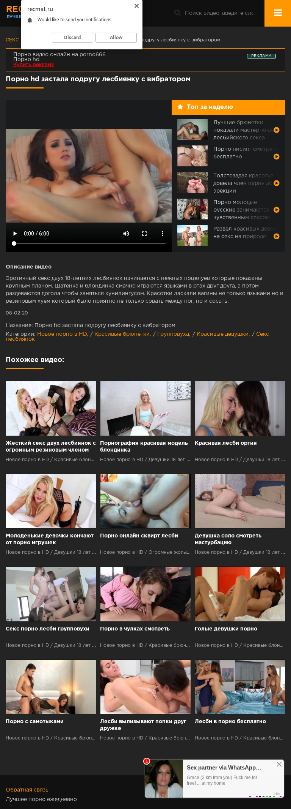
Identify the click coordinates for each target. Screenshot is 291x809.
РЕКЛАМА (261, 56)
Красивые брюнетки (122, 334)
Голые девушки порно (226, 629)
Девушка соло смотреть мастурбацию (228, 539)
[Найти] (177, 13)
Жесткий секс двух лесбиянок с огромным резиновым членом (51, 446)
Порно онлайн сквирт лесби (139, 536)
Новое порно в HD (62, 334)
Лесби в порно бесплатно (230, 721)
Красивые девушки (223, 334)
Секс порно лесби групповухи (47, 629)
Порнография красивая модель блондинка (144, 446)
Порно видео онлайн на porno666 (59, 54)
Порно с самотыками (35, 721)
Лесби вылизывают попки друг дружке (143, 725)
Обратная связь (27, 790)
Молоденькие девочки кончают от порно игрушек (50, 539)
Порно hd (26, 59)
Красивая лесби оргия (226, 443)
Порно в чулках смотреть (135, 629)
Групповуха (173, 334)
